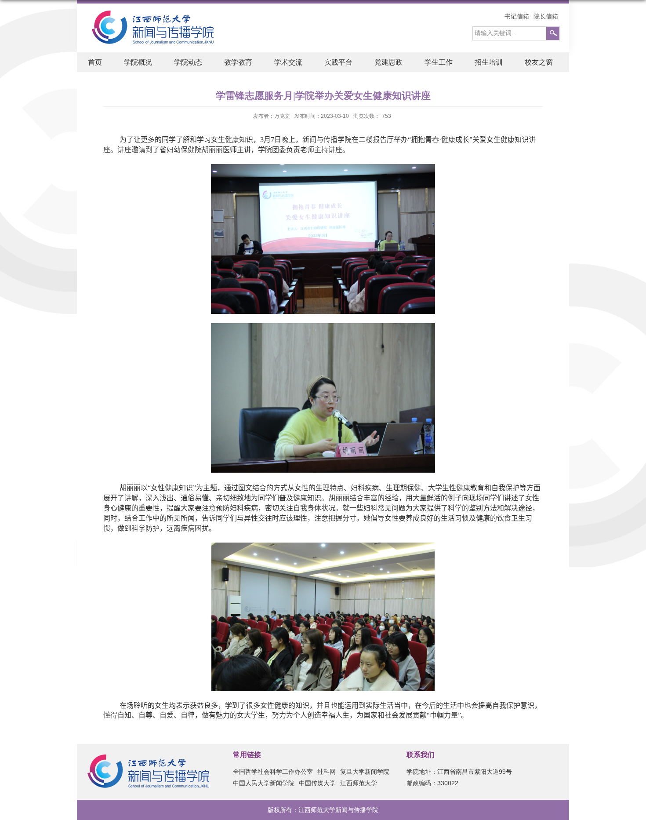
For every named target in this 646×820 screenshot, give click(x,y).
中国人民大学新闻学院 (263, 783)
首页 (95, 62)
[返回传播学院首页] (148, 13)
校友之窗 (539, 62)
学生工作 (439, 62)
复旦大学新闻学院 (364, 771)
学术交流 (288, 62)
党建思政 (388, 62)
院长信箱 (545, 16)
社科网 (326, 771)
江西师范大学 (358, 783)
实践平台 (338, 62)
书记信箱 (516, 16)
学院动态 (188, 62)
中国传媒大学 (317, 783)
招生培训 (489, 62)
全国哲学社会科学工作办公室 (273, 771)
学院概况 (138, 62)
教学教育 (238, 62)
